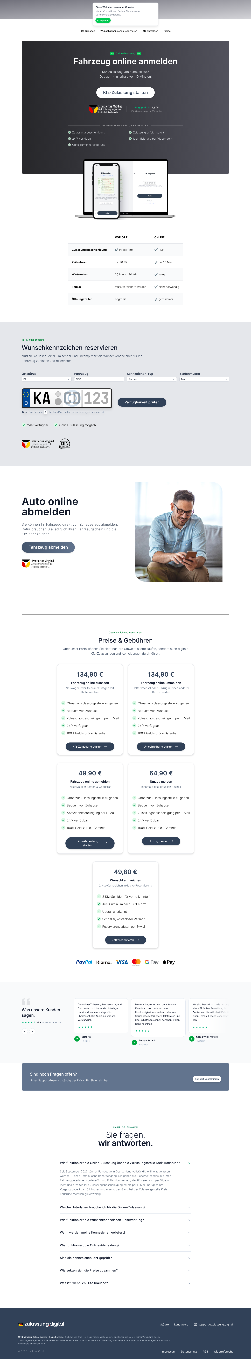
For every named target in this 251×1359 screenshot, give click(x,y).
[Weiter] (32, 1031)
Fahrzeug (81, 373)
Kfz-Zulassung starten (125, 92)
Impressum (169, 1351)
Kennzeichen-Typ (140, 373)
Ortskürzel (29, 373)
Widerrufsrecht (223, 1351)
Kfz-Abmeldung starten (88, 843)
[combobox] (47, 379)
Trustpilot (85, 1041)
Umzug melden (159, 841)
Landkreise (181, 1324)
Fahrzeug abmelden (48, 547)
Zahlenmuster (189, 373)
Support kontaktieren (207, 1078)
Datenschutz (189, 1351)
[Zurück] (25, 1031)
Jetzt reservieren (123, 940)
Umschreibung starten (159, 746)
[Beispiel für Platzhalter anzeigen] (103, 412)
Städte (164, 1324)
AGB (205, 1351)
